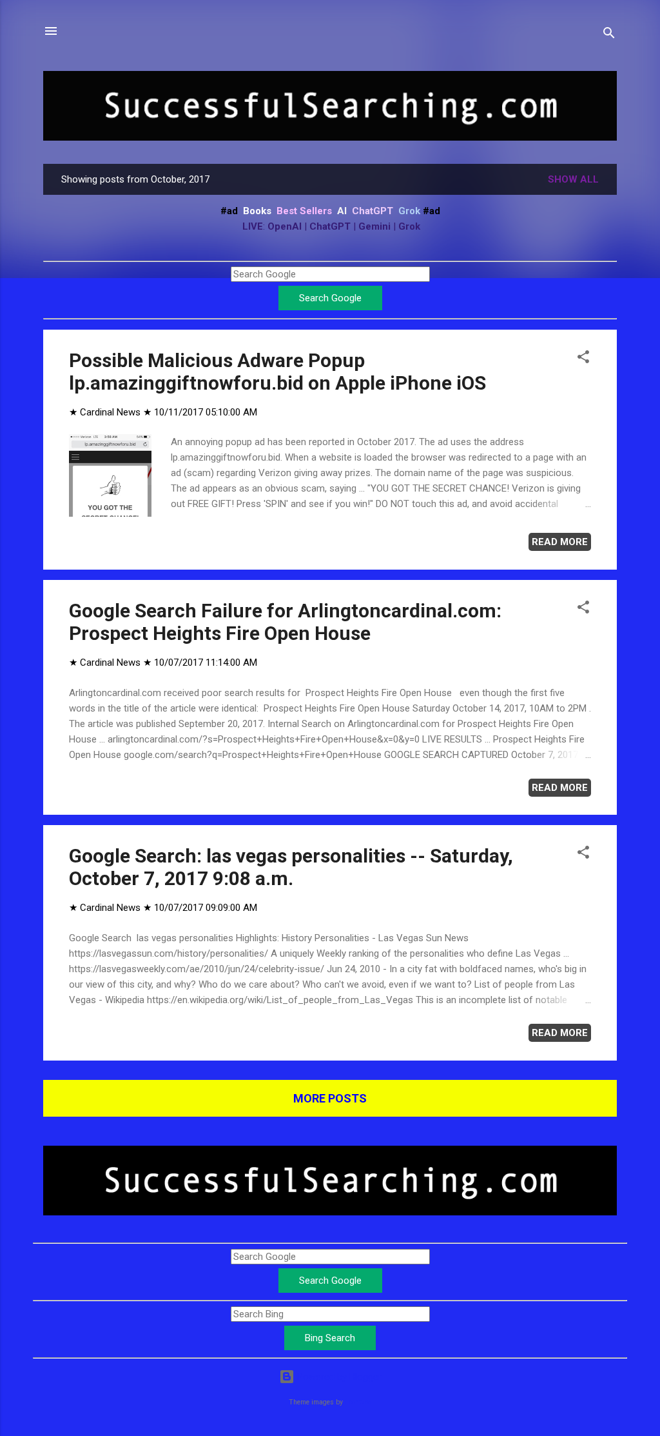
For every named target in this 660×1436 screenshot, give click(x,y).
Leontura (358, 1402)
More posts (330, 1098)
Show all (573, 179)
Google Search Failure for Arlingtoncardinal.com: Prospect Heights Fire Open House (285, 621)
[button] (583, 359)
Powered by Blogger (338, 1376)
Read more (560, 542)
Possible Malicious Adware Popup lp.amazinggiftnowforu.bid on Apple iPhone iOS (277, 371)
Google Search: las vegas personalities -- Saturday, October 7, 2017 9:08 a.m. (291, 867)
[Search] (609, 35)
